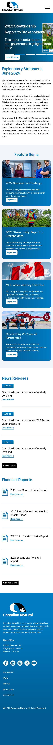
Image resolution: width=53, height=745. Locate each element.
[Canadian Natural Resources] (12, 7)
